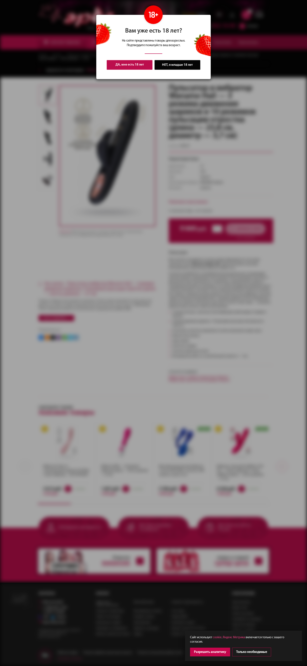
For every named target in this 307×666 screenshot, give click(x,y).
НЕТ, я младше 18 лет (177, 65)
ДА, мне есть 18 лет (129, 64)
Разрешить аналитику (210, 652)
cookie (217, 637)
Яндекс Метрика (234, 637)
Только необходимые (251, 652)
